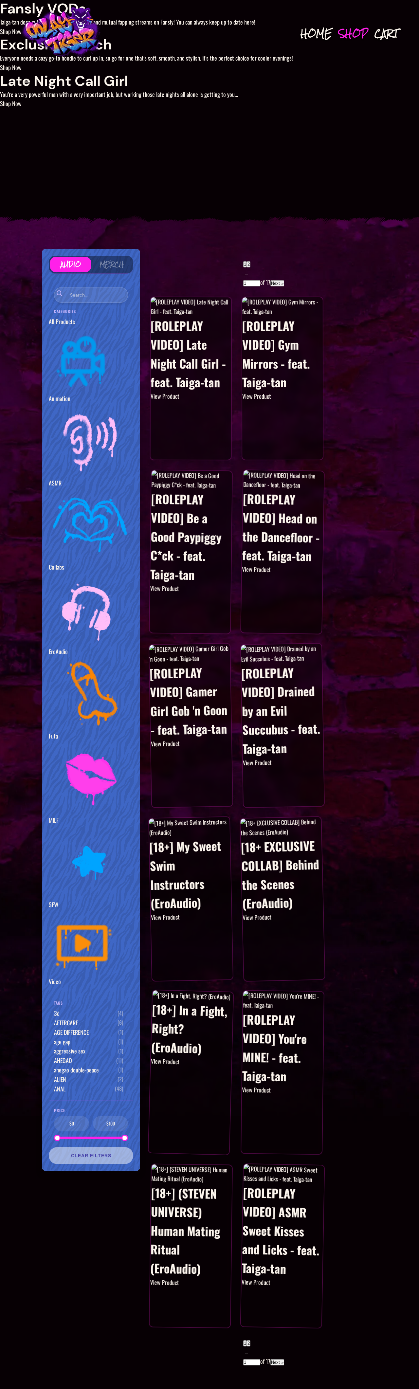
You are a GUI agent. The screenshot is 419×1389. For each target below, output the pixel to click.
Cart (386, 33)
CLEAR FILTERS (91, 1155)
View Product (165, 396)
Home (316, 33)
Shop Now (11, 67)
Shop (353, 33)
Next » (277, 283)
